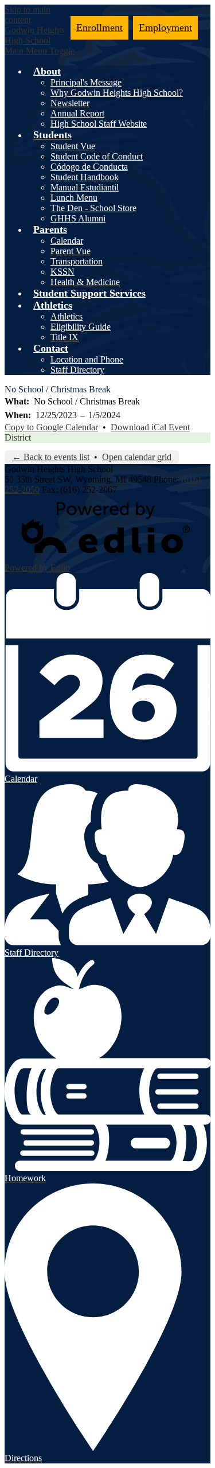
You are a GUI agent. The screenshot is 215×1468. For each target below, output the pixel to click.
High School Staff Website (98, 124)
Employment (165, 27)
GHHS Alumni (77, 218)
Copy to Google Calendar (51, 427)
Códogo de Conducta (89, 167)
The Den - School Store (93, 208)
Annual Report (77, 113)
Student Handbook (84, 177)
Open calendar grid (136, 457)
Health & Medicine (85, 282)
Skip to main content (27, 15)
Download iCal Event (150, 427)
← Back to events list (50, 457)
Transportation (76, 261)
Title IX (64, 337)
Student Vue (72, 146)
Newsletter (69, 103)
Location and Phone (86, 359)
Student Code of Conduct (96, 156)
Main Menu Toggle (40, 51)
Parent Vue (70, 251)
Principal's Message (86, 82)
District (18, 437)
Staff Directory (77, 370)
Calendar (66, 241)
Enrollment (99, 27)
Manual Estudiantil (84, 187)
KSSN (62, 272)
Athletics (66, 316)
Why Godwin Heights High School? (116, 93)
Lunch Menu (73, 198)
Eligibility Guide (80, 327)
